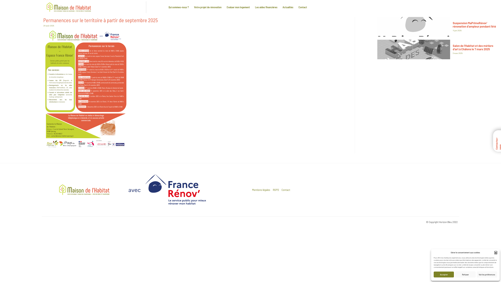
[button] (495, 252)
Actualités (288, 7)
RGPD (276, 189)
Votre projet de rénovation (208, 7)
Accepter (444, 274)
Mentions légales (261, 189)
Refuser (465, 274)
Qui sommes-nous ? (179, 7)
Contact (303, 7)
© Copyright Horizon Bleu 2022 (442, 222)
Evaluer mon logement (238, 7)
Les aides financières (266, 7)
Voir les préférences (487, 274)
